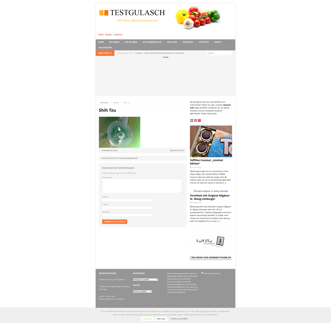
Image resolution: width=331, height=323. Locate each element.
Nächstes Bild (177, 150)
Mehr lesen (161, 319)
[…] (224, 183)
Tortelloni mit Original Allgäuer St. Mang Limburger (210, 197)
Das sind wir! (105, 47)
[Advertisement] (165, 78)
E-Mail (105, 204)
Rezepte (218, 42)
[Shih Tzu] (119, 146)
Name (104, 197)
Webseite (106, 212)
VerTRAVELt (188, 42)
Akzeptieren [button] (147, 319)
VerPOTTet (204, 42)
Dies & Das (172, 42)
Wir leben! (114, 42)
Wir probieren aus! (152, 42)
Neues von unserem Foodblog (213, 257)
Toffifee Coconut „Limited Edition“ (206, 161)
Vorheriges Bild (109, 150)
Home (101, 42)
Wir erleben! (131, 42)
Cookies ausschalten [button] (179, 318)
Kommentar (107, 177)
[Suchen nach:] (219, 53)
